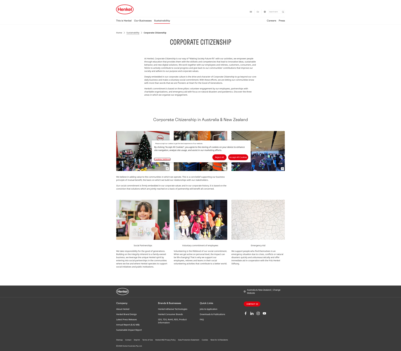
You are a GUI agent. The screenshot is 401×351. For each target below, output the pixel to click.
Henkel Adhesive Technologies (172, 309)
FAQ (202, 319)
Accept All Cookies (238, 157)
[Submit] (283, 12)
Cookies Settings (162, 159)
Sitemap (119, 340)
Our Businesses (143, 21)
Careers (271, 21)
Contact (250, 304)
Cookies (205, 340)
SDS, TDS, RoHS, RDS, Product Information (172, 321)
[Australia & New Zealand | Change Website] (264, 11)
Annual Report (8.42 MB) (128, 324)
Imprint (137, 340)
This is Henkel (124, 21)
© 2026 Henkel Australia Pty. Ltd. (129, 346)
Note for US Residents (219, 340)
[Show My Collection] (257, 11)
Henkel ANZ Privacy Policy (165, 340)
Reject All (219, 157)
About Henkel (122, 309)
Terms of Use (147, 340)
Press (282, 21)
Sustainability (162, 21)
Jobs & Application (208, 309)
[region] (201, 151)
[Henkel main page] (125, 9)
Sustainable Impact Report (129, 329)
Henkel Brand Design (126, 314)
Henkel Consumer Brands (170, 314)
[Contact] (250, 11)
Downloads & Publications (212, 314)
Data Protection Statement (188, 340)
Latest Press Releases (126, 319)
